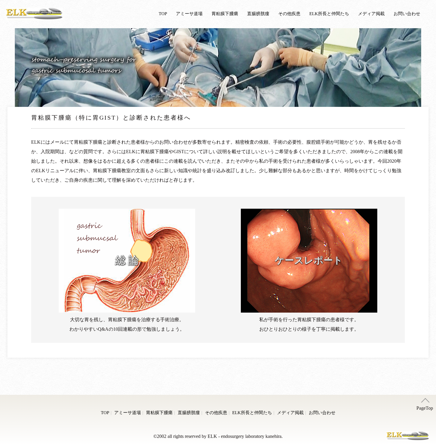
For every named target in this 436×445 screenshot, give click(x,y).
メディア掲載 (371, 13)
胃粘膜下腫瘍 (224, 13)
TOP (163, 13)
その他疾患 (289, 13)
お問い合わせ (407, 13)
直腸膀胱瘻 (258, 13)
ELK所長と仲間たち (329, 13)
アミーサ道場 (189, 13)
